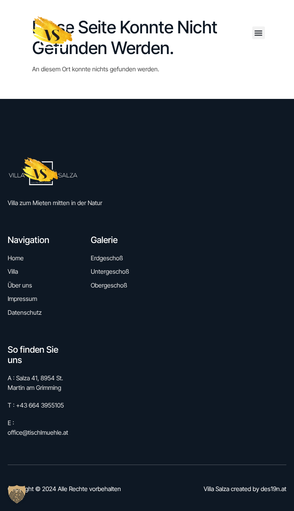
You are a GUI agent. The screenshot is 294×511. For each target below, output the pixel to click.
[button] (258, 32)
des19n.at (273, 489)
